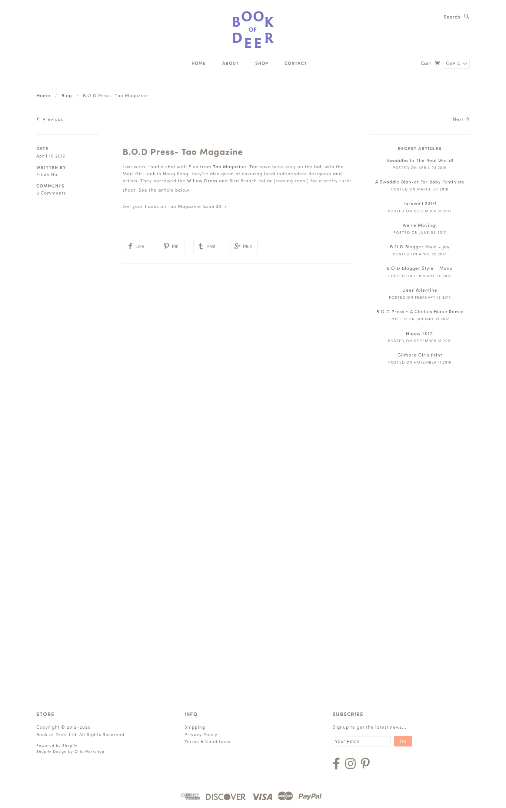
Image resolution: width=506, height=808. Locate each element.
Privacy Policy (200, 735)
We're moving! (420, 225)
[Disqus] (238, 356)
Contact (295, 64)
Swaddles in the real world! (419, 161)
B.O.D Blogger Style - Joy (420, 247)
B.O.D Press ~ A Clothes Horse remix (419, 312)
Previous (52, 119)
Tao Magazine (229, 167)
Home (199, 64)
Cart (427, 64)
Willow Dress (202, 181)
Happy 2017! (420, 334)
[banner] (253, 29)
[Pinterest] (365, 763)
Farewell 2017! (419, 204)
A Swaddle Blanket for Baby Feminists (419, 182)
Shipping (194, 727)
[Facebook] (336, 763)
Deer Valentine (419, 290)
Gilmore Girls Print (419, 355)
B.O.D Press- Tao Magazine (183, 152)
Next (459, 119)
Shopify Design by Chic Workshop (70, 752)
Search (452, 17)
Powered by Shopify (56, 746)
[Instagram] (350, 763)
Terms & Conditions (207, 742)
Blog (66, 96)
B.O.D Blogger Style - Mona (420, 268)
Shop (261, 64)
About (230, 64)
